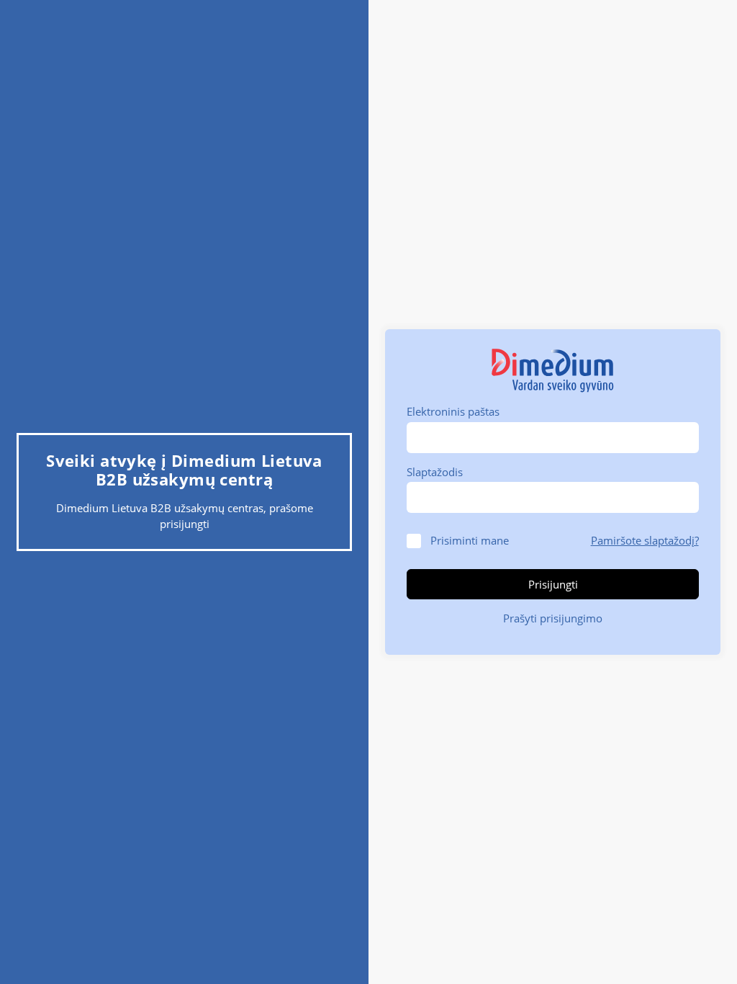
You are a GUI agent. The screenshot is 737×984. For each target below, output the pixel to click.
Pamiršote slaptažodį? (645, 540)
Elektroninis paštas (453, 411)
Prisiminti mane (469, 540)
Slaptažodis (435, 472)
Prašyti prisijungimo (552, 618)
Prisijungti (553, 584)
